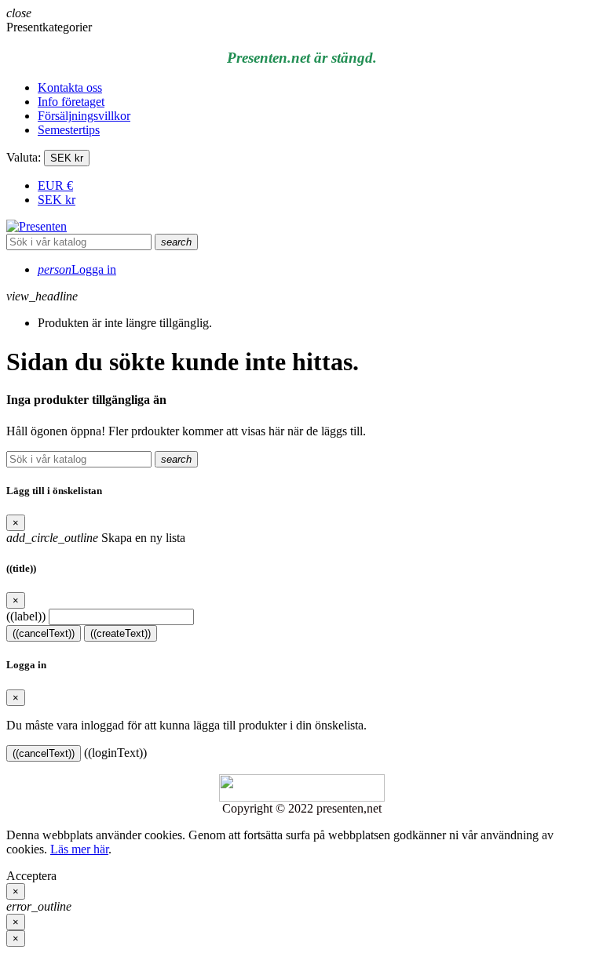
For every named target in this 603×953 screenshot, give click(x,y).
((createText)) (120, 633)
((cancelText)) (44, 633)
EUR (55, 185)
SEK (56, 199)
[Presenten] (36, 226)
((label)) (26, 616)
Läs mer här (79, 849)
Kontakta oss (70, 87)
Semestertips (69, 129)
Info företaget (71, 101)
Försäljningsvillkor (84, 115)
